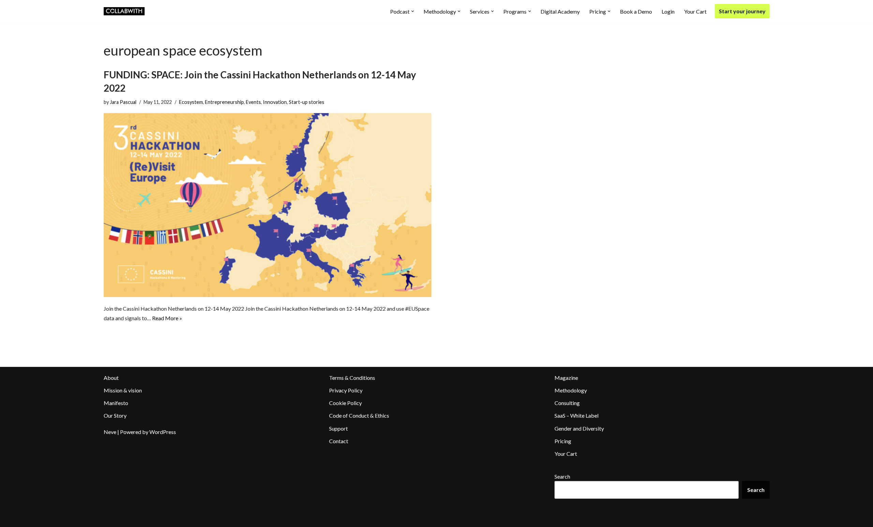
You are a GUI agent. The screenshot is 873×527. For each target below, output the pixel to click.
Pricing (562, 441)
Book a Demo (636, 11)
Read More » (167, 318)
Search (562, 476)
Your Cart (695, 11)
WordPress (162, 432)
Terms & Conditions (352, 377)
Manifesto (116, 403)
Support (338, 428)
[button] (412, 11)
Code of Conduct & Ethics (359, 415)
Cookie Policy (345, 403)
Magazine (566, 377)
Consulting (567, 403)
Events (253, 102)
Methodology (570, 390)
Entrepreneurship (224, 102)
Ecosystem (191, 102)
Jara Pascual (123, 102)
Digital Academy (560, 11)
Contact (338, 441)
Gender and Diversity (579, 428)
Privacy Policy (345, 390)
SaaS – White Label (576, 415)
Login (668, 11)
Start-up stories (306, 102)
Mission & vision (123, 390)
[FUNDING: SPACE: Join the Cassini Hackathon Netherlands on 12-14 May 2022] (268, 205)
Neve (110, 432)
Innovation (275, 102)
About (111, 377)
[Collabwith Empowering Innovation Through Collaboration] (124, 11)
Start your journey (742, 11)
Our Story (115, 415)
